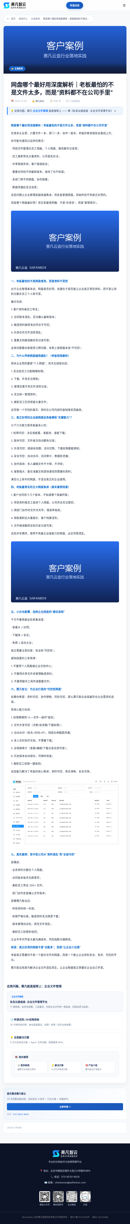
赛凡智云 (21, 689)
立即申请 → (65, 1106)
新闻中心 (23, 18)
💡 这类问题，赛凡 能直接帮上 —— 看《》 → (63, 110)
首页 (13, 18)
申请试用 (74, 5)
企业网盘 (43, 611)
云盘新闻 (35, 18)
